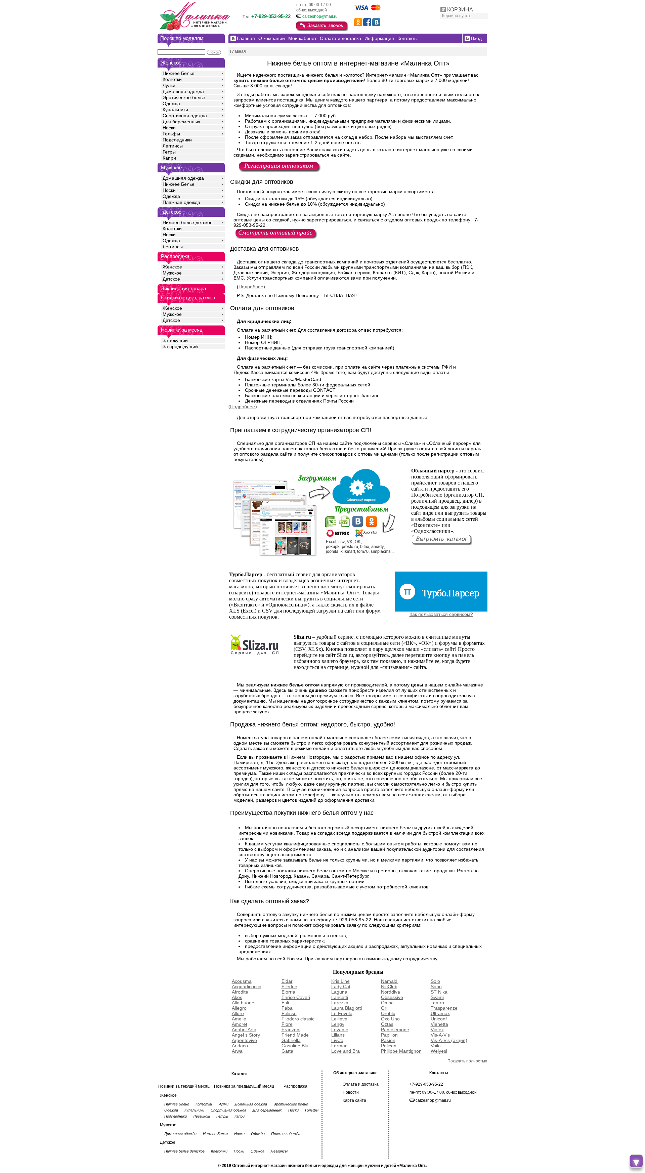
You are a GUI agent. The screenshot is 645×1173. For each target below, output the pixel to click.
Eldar (287, 981)
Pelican (388, 1045)
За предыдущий (180, 346)
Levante (339, 1029)
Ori (384, 1008)
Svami (437, 997)
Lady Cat (340, 986)
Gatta (287, 1051)
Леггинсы (173, 146)
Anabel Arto (244, 1029)
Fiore (287, 1024)
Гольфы (171, 133)
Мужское (172, 273)
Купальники (175, 109)
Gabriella (291, 1040)
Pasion (388, 1040)
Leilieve (339, 1018)
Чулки (169, 85)
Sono (436, 986)
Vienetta (439, 1024)
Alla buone (243, 1002)
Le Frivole (341, 1013)
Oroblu (388, 1013)
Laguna (339, 992)
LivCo (337, 1040)
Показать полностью (467, 1061)
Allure (238, 1013)
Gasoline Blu (295, 1045)
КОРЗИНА (460, 9)
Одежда (171, 103)
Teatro (437, 1002)
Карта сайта (354, 1100)
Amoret (239, 1024)
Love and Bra (345, 1051)
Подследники (177, 139)
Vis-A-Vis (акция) (449, 1040)
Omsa (387, 1002)
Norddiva (390, 992)
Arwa (237, 1051)
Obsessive (392, 997)
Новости (351, 1092)
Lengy (337, 1024)
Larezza (339, 1002)
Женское (172, 266)
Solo (435, 981)
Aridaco (240, 1045)
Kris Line (340, 981)
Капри (169, 158)
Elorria (288, 992)
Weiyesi (439, 1051)
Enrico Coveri (296, 997)
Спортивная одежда (185, 115)
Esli (285, 1002)
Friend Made (295, 1035)
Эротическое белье (184, 97)
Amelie (239, 1018)
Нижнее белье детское (188, 222)
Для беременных (181, 121)
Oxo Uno (390, 1018)
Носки (169, 127)
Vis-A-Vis (440, 1035)
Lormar (339, 1045)
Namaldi (389, 981)
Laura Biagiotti (346, 1008)
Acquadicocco (246, 986)
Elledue (289, 986)
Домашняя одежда (183, 91)
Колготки (172, 79)
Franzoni (291, 1029)
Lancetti (339, 997)
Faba (287, 1008)
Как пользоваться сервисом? (441, 614)
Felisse (289, 1013)
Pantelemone (395, 1029)
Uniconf (439, 1018)
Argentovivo (244, 1040)
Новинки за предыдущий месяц (244, 1086)
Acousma (242, 981)
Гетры (169, 152)
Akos (237, 997)
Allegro (239, 1008)
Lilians (338, 1035)
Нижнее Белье (179, 73)
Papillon (389, 1035)
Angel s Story (246, 1035)
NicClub (389, 986)
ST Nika (439, 992)
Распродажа (295, 1086)
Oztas (387, 1024)
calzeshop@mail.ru (320, 16)
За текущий (175, 340)
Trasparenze (444, 1008)
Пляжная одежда (181, 202)
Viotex (437, 1029)
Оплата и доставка (361, 1084)
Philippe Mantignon (401, 1051)
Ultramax (440, 1013)
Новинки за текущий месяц (184, 1086)
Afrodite (240, 992)
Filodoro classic (298, 1018)
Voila (436, 1045)
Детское (172, 212)
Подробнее (251, 286)
